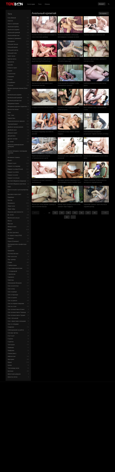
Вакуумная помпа (18, 103)
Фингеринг (18, 359)
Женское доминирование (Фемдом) (16, 146)
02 (55, 213)
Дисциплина (18, 136)
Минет (18, 229)
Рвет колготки (18, 256)
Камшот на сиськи (18, 178)
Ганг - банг (18, 115)
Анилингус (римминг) (18, 38)
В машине (18, 76)
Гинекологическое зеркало (18, 121)
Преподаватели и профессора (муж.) (17, 246)
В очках (18, 79)
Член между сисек (18, 368)
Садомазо (18, 277)
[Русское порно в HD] (14, 4)
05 (75, 213)
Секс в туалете (18, 298)
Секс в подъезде (18, 295)
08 (94, 213)
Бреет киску (18, 56)
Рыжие (18, 262)
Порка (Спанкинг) (18, 241)
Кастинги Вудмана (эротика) (18, 184)
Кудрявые (18, 197)
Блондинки (18, 41)
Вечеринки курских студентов (18, 106)
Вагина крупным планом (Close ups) (17, 90)
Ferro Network (18, 18)
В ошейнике (18, 82)
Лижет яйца (18, 209)
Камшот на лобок (18, 172)
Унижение (18, 347)
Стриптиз (18, 342)
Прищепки (18, 251)
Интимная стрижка (18, 157)
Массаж (18, 224)
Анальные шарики (18, 29)
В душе (18, 71)
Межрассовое (18, 227)
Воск (18, 112)
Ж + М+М (18, 142)
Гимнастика (18, 118)
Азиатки (18, 21)
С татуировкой (18, 271)
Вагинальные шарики (18, 95)
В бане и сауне (18, 68)
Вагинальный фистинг (18, 100)
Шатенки (18, 371)
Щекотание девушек (18, 374)
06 (81, 213)
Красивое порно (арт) (18, 194)
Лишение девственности (18, 212)
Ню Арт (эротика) (18, 232)
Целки (18, 365)
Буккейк (18, 65)
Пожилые (18, 238)
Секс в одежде (18, 292)
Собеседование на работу (18, 330)
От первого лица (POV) (18, 235)
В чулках (18, 85)
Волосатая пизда (18, 109)
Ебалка (47, 4)
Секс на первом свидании (18, 303)
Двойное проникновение (18, 127)
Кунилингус (18, 203)
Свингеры (18, 280)
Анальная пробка (18, 27)
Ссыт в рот (18, 336)
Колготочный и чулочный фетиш (18, 190)
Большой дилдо (18, 47)
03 (62, 213)
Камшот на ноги (18, 175)
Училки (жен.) (18, 353)
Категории (31, 4)
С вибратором (18, 265)
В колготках (18, 74)
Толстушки (18, 345)
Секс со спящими (18, 324)
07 (88, 213)
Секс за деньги (18, 300)
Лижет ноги (18, 206)
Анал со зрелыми (18, 24)
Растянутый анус (18, 253)
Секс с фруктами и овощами (18, 321)
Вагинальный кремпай (18, 98)
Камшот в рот (18, 163)
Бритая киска (18, 59)
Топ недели (103, 13)
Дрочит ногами (18, 139)
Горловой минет (18, 124)
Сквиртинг (18, 327)
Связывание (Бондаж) (18, 283)
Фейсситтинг (18, 356)
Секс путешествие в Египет (18, 309)
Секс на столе (18, 306)
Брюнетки (18, 62)
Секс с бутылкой (18, 318)
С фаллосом (18, 274)
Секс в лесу (18, 289)
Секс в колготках (18, 286)
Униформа (18, 350)
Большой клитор (18, 50)
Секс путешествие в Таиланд (18, 312)
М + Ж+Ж (18, 215)
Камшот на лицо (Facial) (18, 169)
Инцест (18, 160)
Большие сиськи (18, 44)
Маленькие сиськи (18, 218)
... (73, 217)
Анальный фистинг (18, 35)
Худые (18, 362)
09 (67, 217)
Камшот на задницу (18, 166)
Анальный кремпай (18, 32)
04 (68, 213)
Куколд (18, 200)
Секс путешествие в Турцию (18, 315)
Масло (18, 221)
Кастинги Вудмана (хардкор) (18, 181)
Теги (39, 4)
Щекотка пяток (18, 377)
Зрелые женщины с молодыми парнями (17, 152)
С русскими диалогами (18, 268)
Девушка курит (18, 133)
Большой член (18, 53)
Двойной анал (18, 130)
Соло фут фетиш (18, 333)
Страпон (18, 339)
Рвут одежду (18, 259)
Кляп (18, 187)
